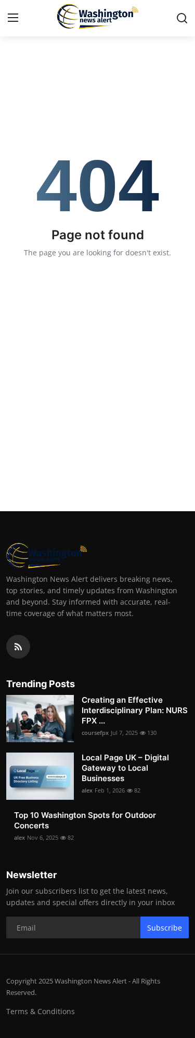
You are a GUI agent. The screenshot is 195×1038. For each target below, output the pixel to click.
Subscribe (164, 928)
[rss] (18, 647)
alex (87, 790)
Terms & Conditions (40, 1011)
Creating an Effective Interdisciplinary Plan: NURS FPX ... (135, 710)
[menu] (13, 18)
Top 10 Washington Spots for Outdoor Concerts (85, 820)
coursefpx (95, 732)
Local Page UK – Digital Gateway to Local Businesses (125, 768)
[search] (182, 18)
